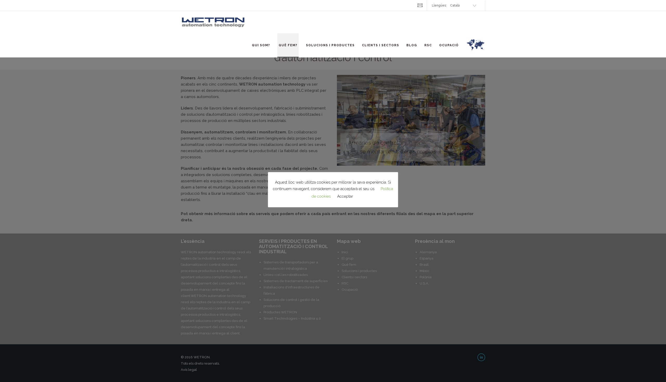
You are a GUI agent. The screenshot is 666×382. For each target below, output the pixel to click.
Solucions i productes (330, 45)
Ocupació (449, 45)
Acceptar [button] (345, 196)
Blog (411, 45)
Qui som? (261, 45)
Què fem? (288, 45)
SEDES (475, 48)
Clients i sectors (380, 45)
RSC (428, 45)
